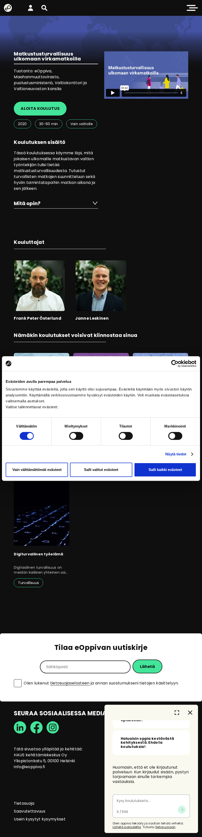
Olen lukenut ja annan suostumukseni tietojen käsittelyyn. (101, 683)
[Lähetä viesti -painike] (182, 810)
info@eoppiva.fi (29, 767)
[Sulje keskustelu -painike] (190, 712)
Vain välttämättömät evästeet (37, 469)
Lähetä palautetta (127, 827)
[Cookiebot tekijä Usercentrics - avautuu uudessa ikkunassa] (174, 363)
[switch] (76, 436)
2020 (22, 123)
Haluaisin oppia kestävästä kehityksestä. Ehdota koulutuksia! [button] (147, 742)
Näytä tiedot (175, 454)
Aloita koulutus (40, 108)
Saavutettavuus (29, 811)
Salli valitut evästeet (101, 469)
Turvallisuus (28, 582)
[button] (44, 8)
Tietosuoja (24, 803)
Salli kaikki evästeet (165, 469)
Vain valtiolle (81, 123)
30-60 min (48, 123)
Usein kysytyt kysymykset (40, 819)
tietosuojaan (165, 827)
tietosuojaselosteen (70, 683)
